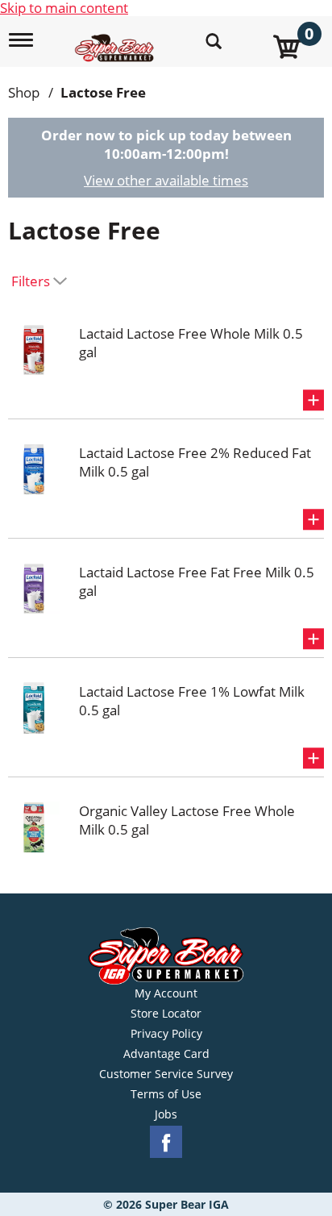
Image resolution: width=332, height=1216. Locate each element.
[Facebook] (166, 1142)
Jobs (166, 1114)
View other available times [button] (166, 180)
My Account (166, 993)
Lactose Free (103, 92)
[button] (313, 399)
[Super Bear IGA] (116, 39)
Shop (23, 92)
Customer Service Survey (166, 1074)
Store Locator (166, 1013)
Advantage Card (166, 1053)
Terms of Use (166, 1094)
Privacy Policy (166, 1033)
